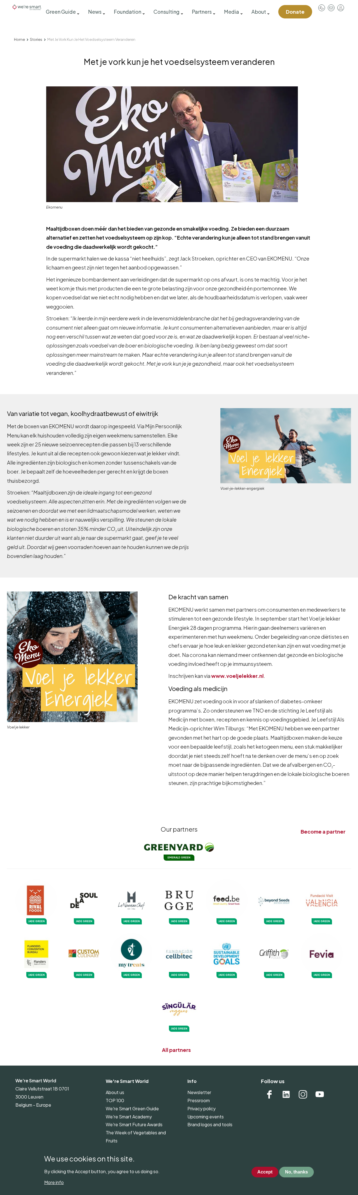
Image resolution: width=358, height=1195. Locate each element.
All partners (176, 1050)
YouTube (319, 1094)
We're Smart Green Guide (132, 1108)
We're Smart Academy (129, 1117)
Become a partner (323, 831)
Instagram (303, 1094)
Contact (331, 7)
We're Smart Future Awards (134, 1124)
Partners (202, 11)
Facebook (269, 1094)
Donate (295, 11)
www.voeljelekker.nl (237, 676)
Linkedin (286, 1094)
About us (115, 1092)
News (95, 11)
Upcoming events (205, 1117)
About (258, 11)
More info (54, 1182)
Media (231, 11)
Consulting (167, 11)
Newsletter (199, 1092)
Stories (36, 39)
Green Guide (61, 11)
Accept (264, 1172)
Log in (340, 7)
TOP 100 (115, 1100)
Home (19, 39)
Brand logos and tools (209, 1124)
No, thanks (296, 1172)
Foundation (127, 11)
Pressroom (321, 7)
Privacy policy (201, 1108)
